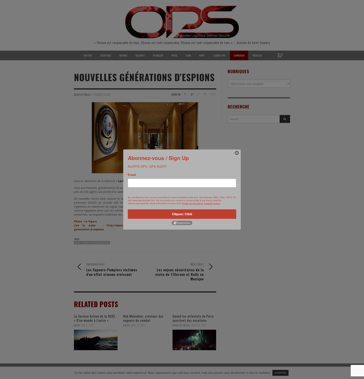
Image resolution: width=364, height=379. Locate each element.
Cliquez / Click (182, 214)
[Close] (237, 153)
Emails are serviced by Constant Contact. (201, 203)
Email (132, 174)
